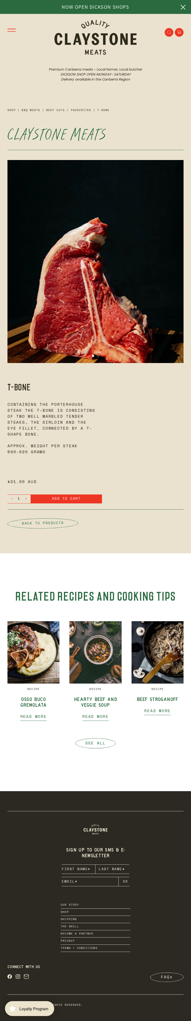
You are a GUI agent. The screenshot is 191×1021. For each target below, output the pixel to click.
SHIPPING (69, 919)
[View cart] (179, 32)
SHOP (65, 912)
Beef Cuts (55, 110)
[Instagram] (18, 977)
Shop (11, 110)
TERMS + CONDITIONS (79, 948)
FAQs (167, 977)
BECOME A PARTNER (77, 934)
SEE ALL (95, 743)
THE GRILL (70, 926)
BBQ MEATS (31, 110)
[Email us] (26, 977)
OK (125, 882)
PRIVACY (68, 941)
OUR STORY (70, 905)
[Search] (169, 32)
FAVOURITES (81, 110)
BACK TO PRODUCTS (43, 523)
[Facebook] (9, 977)
